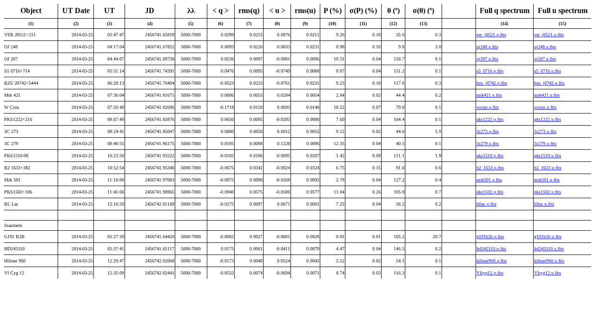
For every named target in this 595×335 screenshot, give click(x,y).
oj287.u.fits (545, 58)
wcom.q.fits (487, 107)
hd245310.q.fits (491, 248)
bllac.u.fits (544, 204)
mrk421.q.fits (489, 95)
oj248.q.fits (487, 46)
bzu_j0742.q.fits (491, 83)
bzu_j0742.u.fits (549, 83)
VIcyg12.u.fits (547, 272)
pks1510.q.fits (489, 155)
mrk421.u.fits (547, 95)
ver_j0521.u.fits (549, 34)
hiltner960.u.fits (549, 260)
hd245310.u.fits (549, 248)
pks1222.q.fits (489, 119)
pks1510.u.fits (547, 155)
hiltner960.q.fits (491, 260)
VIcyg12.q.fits (489, 272)
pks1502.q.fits (489, 191)
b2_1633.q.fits (490, 167)
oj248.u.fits (545, 46)
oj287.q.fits (487, 58)
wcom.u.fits (545, 107)
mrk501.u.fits (547, 179)
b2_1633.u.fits (548, 167)
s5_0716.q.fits (489, 71)
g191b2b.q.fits (490, 236)
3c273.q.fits (487, 131)
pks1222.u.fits (547, 119)
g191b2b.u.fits (548, 236)
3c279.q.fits (487, 143)
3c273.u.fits (545, 131)
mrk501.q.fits (489, 179)
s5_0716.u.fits (547, 71)
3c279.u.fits (545, 143)
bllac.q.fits (486, 204)
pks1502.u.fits (547, 191)
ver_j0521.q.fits (491, 34)
